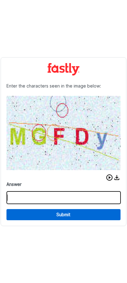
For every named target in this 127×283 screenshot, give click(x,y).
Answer (14, 184)
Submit (63, 214)
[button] (109, 177)
